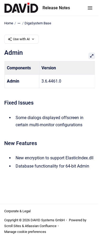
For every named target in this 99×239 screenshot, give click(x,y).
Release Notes (56, 7)
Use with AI (21, 39)
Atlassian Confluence (40, 226)
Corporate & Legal (17, 211)
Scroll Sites (12, 226)
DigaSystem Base (38, 23)
